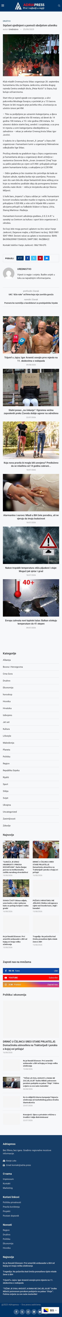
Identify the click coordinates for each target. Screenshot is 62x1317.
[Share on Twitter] (33, 258)
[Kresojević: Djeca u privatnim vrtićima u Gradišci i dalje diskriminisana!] (11, 1119)
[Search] (59, 6)
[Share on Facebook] (27, 258)
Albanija (7, 660)
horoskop (7, 694)
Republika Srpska (11, 770)
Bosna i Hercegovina (13, 667)
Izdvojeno (7, 715)
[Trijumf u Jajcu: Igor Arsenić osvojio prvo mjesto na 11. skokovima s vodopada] (31, 335)
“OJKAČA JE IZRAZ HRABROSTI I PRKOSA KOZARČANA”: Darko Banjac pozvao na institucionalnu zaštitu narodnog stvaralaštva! (15, 867)
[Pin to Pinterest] (40, 258)
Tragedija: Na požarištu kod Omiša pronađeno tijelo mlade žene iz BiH (45, 939)
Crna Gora (8, 674)
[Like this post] (21, 258)
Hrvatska (7, 708)
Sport (5, 784)
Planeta (6, 749)
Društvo (6, 680)
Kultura (6, 729)
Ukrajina (7, 805)
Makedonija (8, 743)
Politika (6, 756)
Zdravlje (7, 825)
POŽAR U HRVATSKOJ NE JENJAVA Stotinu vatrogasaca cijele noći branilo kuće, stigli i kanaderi (45, 904)
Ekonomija (8, 687)
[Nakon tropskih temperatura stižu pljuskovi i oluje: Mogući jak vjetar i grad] (31, 545)
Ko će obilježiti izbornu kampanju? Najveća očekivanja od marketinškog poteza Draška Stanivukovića (41, 1099)
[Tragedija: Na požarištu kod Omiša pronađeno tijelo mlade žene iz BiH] (46, 924)
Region (6, 763)
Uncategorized (10, 812)
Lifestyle (7, 736)
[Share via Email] (46, 258)
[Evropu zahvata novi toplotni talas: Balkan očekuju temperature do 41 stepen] (31, 598)
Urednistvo (13, 29)
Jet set (6, 722)
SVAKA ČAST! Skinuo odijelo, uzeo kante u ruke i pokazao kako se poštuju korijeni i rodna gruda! (15, 904)
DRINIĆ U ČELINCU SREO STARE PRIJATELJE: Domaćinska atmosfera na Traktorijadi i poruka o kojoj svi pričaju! (30, 1045)
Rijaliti (6, 777)
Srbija (5, 791)
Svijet (5, 798)
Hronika (7, 701)
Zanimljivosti (9, 818)
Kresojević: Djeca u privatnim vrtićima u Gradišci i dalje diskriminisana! (39, 1116)
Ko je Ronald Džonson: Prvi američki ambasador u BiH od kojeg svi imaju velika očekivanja (40, 1063)
